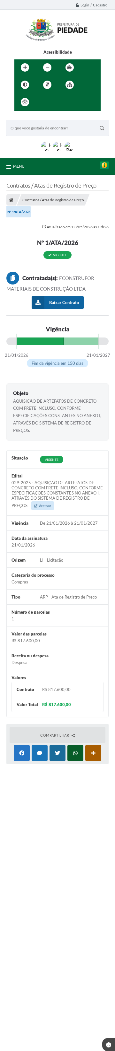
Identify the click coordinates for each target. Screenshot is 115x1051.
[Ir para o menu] (57, 102)
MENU (19, 166)
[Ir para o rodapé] (85, 102)
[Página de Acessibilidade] (24, 102)
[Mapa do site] (69, 85)
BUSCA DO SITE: (24, 117)
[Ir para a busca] (71, 102)
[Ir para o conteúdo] (43, 102)
